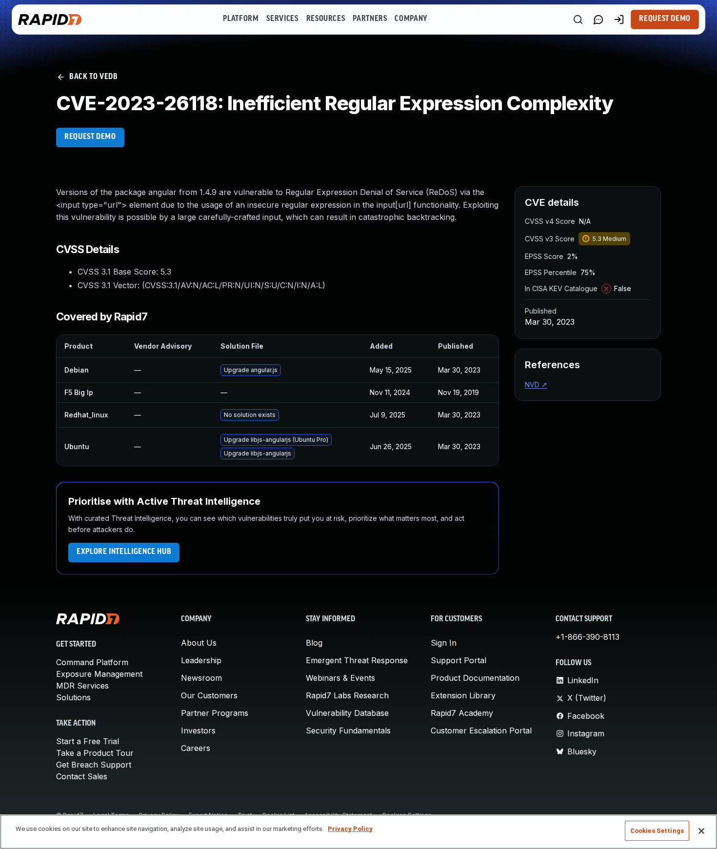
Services (282, 19)
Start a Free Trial (87, 741)
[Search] (578, 19)
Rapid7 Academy (462, 713)
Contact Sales (81, 776)
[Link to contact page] (598, 19)
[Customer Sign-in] (619, 19)
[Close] (701, 831)
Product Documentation (475, 678)
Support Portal (458, 660)
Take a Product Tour (95, 753)
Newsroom (201, 678)
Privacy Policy (350, 828)
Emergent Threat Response (357, 660)
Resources (325, 19)
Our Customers (209, 695)
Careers (195, 748)
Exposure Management (99, 674)
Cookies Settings (657, 830)
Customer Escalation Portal (481, 730)
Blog (314, 643)
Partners (370, 19)
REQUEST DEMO (90, 137)
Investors (198, 730)
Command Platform (92, 662)
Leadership (201, 660)
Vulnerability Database (347, 713)
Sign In (444, 643)
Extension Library (463, 695)
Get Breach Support (93, 765)
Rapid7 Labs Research (347, 695)
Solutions (73, 697)
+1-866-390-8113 (587, 637)
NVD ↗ (536, 384)
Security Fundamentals (348, 730)
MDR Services (82, 686)
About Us (199, 643)
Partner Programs (214, 713)
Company (411, 19)
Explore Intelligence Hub (124, 552)
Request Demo (665, 19)
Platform (241, 19)
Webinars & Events (340, 678)
